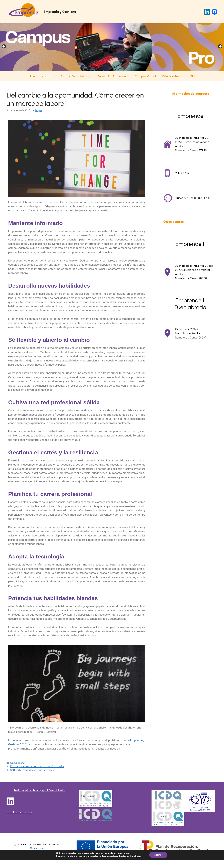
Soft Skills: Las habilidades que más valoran (32, 770)
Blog (193, 76)
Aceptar (158, 854)
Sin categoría (17, 763)
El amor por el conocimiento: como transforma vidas (37, 766)
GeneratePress (38, 848)
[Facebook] (214, 12)
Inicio (31, 76)
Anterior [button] (4, 46)
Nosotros (47, 76)
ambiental (58, 790)
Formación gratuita (74, 76)
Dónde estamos (173, 76)
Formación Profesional (113, 76)
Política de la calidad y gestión (33, 790)
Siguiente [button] (219, 46)
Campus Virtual (145, 76)
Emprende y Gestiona (60, 12)
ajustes (137, 856)
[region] (112, 47)
